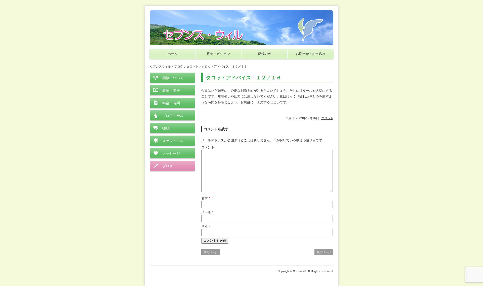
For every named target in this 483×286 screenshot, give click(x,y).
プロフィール (172, 115)
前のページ (211, 252)
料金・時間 (171, 102)
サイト (206, 226)
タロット (327, 118)
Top (471, 274)
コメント (207, 147)
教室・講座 (171, 90)
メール (207, 212)
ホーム (172, 53)
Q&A (166, 128)
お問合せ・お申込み (310, 53)
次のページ (324, 252)
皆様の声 (264, 53)
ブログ (167, 165)
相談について (172, 77)
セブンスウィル (160, 66)
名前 (205, 198)
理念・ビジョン (218, 53)
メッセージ (171, 153)
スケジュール (172, 140)
